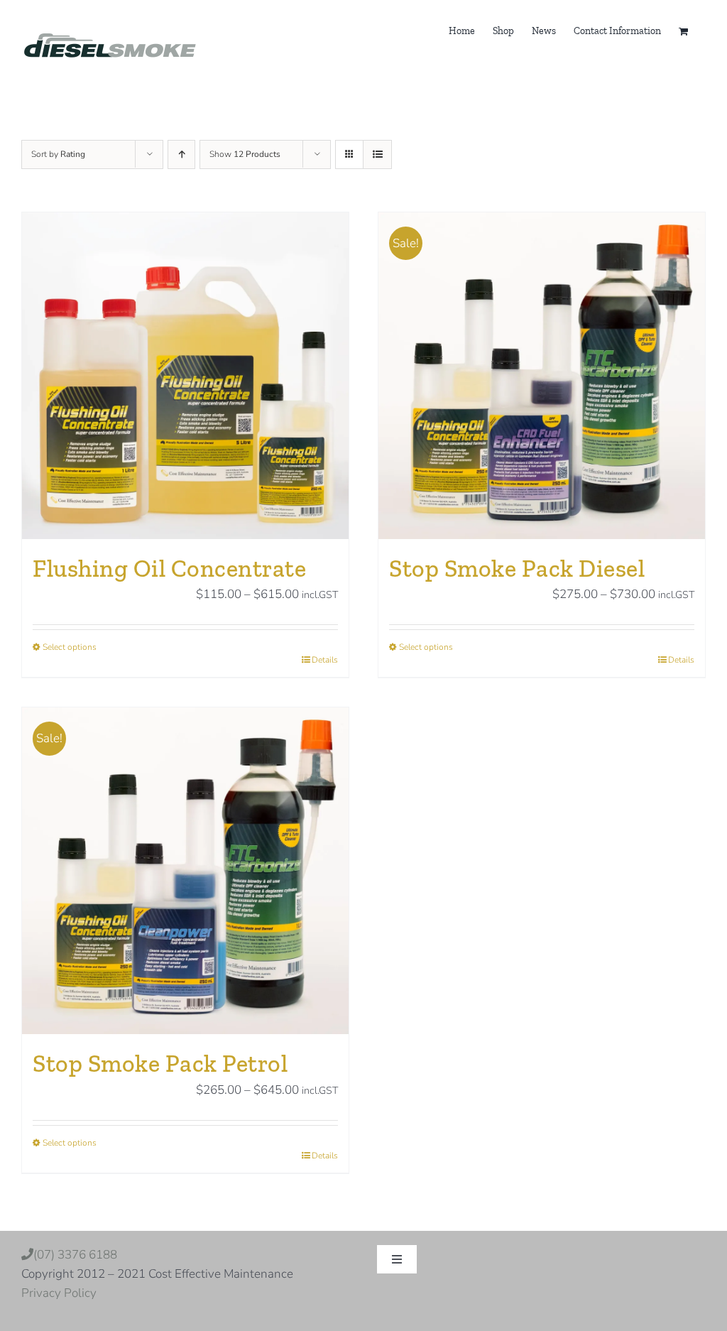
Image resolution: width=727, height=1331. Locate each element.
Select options (70, 647)
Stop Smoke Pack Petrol (160, 1063)
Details (325, 660)
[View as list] (377, 154)
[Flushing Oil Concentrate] (185, 375)
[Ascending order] (181, 154)
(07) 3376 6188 (100, 1254)
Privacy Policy (59, 1293)
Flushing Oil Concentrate (169, 568)
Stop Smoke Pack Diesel (517, 568)
